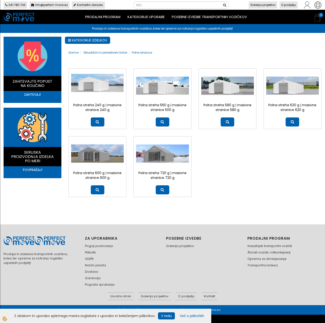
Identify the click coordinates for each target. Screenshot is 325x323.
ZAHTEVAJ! (32, 94)
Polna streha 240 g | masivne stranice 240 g (97, 107)
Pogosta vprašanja (99, 284)
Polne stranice (142, 52)
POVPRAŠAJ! (32, 169)
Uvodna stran (120, 296)
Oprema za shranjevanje (266, 259)
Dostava (91, 271)
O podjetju (288, 5)
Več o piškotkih (192, 315)
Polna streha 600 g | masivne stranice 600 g (97, 175)
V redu (166, 315)
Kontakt (209, 296)
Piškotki (90, 252)
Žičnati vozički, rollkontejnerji (269, 252)
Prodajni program (102, 16)
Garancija (92, 278)
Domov (74, 52)
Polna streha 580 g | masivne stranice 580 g (227, 107)
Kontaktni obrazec (90, 5)
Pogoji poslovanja (99, 246)
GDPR (89, 259)
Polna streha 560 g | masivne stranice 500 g (162, 107)
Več (97, 121)
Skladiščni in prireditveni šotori (105, 52)
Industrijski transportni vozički (269, 246)
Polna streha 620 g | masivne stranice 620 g (292, 107)
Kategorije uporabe (146, 16)
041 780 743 (17, 5)
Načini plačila (95, 265)
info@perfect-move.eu (51, 5)
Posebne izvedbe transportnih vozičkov (209, 16)
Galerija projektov (263, 5)
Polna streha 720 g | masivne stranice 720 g (162, 175)
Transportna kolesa (262, 265)
